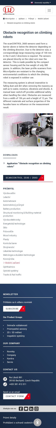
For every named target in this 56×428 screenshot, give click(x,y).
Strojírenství (8, 247)
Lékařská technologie (13, 251)
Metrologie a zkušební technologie (19, 255)
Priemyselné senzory (17, 329)
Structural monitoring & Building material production (22, 214)
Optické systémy (10, 270)
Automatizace (9, 201)
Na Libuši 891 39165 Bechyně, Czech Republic (24, 379)
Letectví (6, 197)
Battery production (11, 208)
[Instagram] (36, 409)
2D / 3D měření (14, 332)
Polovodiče (8, 231)
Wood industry (10, 235)
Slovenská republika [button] (41, 2)
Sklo (5, 227)
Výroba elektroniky (11, 219)
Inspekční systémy (16, 336)
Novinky (11, 351)
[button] (37, 422)
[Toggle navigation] (49, 10)
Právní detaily (9, 417)
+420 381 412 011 (17, 384)
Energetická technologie (14, 223)
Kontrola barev (10, 243)
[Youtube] (26, 409)
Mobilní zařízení (12, 262)
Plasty (6, 239)
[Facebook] (21, 409)
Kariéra (10, 358)
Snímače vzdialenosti (17, 325)
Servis (10, 362)
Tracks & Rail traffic (12, 274)
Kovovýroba (8, 258)
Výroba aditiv (9, 193)
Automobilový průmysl (13, 204)
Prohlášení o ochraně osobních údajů (21, 422)
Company (11, 355)
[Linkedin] (31, 409)
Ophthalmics (9, 266)
